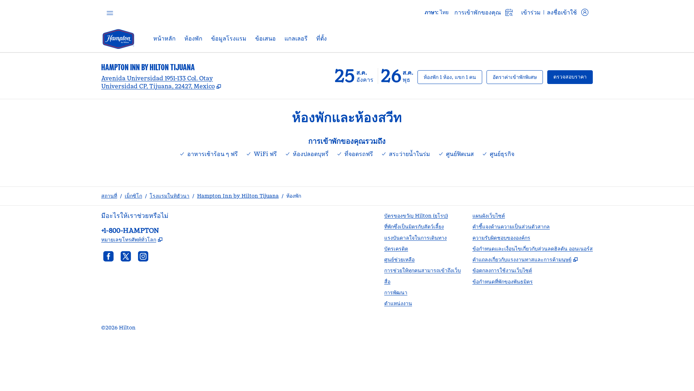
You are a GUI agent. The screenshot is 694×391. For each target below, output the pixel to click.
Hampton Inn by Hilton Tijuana (238, 196)
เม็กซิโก (133, 196)
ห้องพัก (293, 196)
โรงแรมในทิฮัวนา (169, 196)
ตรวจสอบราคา (573, 76)
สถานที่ (109, 196)
